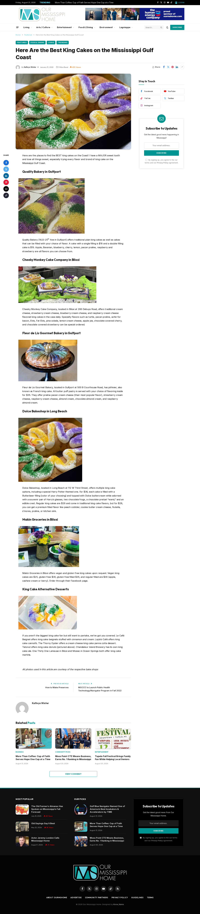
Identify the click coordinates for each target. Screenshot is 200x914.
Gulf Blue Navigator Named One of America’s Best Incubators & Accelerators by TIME (107, 809)
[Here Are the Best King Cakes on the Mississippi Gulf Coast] (73, 111)
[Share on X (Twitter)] (168, 67)
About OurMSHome (56, 897)
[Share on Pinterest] (172, 67)
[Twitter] (6, 169)
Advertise (75, 897)
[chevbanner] (134, 19)
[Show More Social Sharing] (182, 67)
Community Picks (62, 752)
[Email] (6, 188)
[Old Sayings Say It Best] (22, 827)
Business (20, 752)
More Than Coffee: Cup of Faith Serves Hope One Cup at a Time (84, 2)
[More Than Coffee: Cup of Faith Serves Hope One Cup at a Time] (34, 738)
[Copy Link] (6, 195)
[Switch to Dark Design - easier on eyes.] (167, 27)
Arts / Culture (43, 27)
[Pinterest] (6, 182)
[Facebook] (6, 162)
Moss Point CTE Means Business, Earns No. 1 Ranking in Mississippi (73, 758)
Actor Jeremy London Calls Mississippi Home (45, 839)
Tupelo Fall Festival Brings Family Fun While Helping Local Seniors (113, 758)
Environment (106, 27)
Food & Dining (86, 27)
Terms (150, 897)
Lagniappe (124, 27)
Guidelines (137, 897)
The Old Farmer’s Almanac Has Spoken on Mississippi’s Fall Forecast (47, 809)
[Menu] (17, 27)
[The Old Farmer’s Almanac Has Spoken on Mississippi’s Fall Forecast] (22, 810)
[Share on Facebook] (164, 67)
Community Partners (96, 897)
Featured (22, 42)
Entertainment (64, 27)
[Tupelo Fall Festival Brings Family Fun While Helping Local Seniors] (113, 738)
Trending (62, 42)
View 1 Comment (73, 774)
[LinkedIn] (6, 175)
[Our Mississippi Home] (42, 14)
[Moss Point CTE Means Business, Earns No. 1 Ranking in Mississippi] (73, 738)
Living (26, 27)
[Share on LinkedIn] (177, 67)
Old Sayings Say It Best (43, 823)
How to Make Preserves (57, 687)
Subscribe (177, 27)
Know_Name (118, 904)
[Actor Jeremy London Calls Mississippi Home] (22, 841)
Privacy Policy (162, 163)
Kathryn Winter (30, 67)
